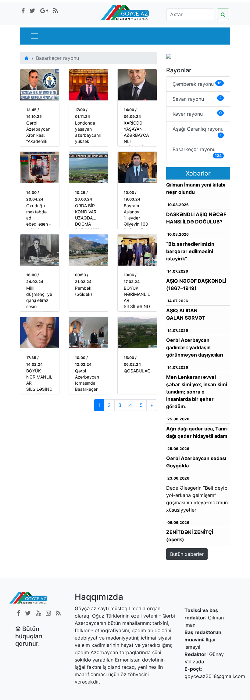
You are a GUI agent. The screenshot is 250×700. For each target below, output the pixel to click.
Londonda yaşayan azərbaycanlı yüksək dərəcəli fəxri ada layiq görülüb (88, 141)
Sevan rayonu (197, 99)
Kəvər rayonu (197, 114)
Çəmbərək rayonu (197, 84)
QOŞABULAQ (137, 370)
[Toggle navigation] (34, 36)
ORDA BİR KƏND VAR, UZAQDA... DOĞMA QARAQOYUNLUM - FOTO (87, 224)
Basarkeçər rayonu (197, 152)
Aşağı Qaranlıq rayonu (198, 131)
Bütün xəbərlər (187, 554)
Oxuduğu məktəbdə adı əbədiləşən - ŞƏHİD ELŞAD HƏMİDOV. (38, 224)
